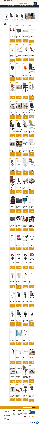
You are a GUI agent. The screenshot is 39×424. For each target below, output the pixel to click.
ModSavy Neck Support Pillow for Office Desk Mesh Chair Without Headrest (18, 207)
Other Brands (7, 6)
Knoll (22, 5)
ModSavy (6, 5)
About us (18, 411)
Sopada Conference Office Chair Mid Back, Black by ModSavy (12, 169)
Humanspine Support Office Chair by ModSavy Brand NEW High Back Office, (25, 321)
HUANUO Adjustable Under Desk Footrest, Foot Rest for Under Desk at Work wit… (31, 188)
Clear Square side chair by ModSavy (18, 74)
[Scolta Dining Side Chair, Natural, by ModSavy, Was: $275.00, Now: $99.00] (25, 49)
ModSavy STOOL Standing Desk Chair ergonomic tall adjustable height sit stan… (31, 244)
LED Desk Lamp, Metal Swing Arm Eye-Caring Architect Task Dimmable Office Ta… (18, 339)
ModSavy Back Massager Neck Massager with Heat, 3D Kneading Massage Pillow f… (25, 226)
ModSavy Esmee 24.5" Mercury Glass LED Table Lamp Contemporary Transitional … (18, 282)
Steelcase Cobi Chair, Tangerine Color (12, 93)
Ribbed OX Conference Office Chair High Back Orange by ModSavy (25, 75)
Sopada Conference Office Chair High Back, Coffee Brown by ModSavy (12, 188)
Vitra (33, 5)
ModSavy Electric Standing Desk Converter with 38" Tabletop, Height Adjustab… (18, 244)
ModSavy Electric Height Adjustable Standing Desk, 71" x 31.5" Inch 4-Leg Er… (25, 244)
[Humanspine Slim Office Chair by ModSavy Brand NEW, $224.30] (19, 314)
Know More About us (6, 419)
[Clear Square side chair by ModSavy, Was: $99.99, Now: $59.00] (19, 68)
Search (21, 3)
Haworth (20, 5)
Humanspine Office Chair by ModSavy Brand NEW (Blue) (31, 320)
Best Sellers (28, 6)
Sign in (29, 3)
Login (13, 412)
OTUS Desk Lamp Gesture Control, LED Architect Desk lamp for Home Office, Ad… (18, 377)
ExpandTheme (16, 422)
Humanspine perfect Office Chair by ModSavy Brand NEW (31, 301)
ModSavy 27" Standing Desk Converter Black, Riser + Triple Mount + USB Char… (25, 151)
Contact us (19, 412)
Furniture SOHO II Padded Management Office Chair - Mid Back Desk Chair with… (25, 377)
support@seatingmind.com (25, 412)
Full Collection (21, 6)
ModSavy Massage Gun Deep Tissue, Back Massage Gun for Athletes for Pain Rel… (31, 226)
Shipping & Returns (14, 415)
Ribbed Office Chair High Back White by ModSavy (25, 169)
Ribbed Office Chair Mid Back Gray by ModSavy (31, 169)
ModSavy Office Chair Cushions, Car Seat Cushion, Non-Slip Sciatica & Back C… (12, 226)
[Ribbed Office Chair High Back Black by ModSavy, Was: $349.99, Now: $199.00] (32, 68)
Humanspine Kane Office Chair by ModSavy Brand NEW (12, 320)
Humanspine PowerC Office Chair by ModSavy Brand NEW (18, 187)
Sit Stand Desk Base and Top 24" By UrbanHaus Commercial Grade (18, 150)
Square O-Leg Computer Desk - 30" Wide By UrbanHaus (18, 94)
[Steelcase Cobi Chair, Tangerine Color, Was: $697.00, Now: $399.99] (12, 87)
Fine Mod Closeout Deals (29, 5)
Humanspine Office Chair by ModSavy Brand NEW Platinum (25, 131)
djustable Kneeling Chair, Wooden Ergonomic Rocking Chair (18, 396)
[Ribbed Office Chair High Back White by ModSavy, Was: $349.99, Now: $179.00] (25, 163)
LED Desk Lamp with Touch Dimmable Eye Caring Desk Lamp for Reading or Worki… (25, 339)
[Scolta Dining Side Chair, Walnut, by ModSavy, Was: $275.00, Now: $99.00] (32, 49)
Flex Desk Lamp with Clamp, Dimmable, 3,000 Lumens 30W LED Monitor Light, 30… (12, 358)
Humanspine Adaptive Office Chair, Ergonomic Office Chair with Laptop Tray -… (12, 113)
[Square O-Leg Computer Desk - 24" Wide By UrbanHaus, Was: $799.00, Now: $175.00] (12, 144)
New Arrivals (25, 6)
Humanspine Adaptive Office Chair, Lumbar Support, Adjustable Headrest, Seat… (31, 94)
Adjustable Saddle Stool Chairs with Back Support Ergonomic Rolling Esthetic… (31, 396)
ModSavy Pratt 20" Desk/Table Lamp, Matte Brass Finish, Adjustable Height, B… (31, 282)
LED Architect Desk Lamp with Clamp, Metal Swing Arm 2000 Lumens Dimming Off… (25, 358)
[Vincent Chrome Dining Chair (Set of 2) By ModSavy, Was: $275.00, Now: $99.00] (12, 30)
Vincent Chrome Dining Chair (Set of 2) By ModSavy (12, 37)
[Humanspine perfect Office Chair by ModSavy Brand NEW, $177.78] (32, 295)
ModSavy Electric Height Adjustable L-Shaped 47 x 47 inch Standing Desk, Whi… (12, 244)
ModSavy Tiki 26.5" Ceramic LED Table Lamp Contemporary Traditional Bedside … (12, 282)
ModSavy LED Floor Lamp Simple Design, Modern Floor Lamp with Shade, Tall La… (31, 207)
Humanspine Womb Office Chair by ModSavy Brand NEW (25, 301)
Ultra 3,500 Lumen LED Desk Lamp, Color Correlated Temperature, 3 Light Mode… (18, 358)
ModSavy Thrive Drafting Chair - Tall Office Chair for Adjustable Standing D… (12, 263)
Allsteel (25, 5)
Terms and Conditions (20, 413)
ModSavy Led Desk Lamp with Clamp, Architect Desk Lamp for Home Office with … (31, 358)
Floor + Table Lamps (12, 6)
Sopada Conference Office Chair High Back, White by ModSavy (31, 150)
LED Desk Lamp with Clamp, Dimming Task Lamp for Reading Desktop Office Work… (12, 339)
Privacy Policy (19, 414)
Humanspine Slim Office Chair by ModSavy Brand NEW (18, 320)
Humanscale (13, 5)
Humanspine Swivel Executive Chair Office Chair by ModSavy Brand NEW (31, 132)
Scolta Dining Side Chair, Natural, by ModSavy (25, 55)
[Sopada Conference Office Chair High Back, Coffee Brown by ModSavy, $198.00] (12, 181)
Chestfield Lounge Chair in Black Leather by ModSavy (18, 37)
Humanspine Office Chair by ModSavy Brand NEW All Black (12, 131)
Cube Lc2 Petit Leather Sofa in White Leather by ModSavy (25, 37)
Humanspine (16, 6)
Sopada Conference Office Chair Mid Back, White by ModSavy (18, 169)
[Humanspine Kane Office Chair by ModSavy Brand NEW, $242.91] (12, 314)
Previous (3, 16)
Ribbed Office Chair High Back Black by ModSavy (31, 75)
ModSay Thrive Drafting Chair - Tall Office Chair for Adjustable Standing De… (31, 263)
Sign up (13, 413)
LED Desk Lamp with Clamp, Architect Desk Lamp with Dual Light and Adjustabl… (12, 377)
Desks (18, 6)
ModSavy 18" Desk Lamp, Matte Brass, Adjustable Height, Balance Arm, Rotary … (12, 302)
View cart (13, 411)
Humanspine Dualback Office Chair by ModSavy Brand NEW (18, 131)
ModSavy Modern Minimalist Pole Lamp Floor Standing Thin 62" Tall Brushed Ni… (25, 207)
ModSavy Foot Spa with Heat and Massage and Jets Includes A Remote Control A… (18, 226)
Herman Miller (9, 5)
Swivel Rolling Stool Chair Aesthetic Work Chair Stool (25, 396)
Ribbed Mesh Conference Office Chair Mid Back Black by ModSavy (12, 75)
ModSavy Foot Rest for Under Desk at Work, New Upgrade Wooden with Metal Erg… (25, 188)
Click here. (5, 1)
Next (35, 16)
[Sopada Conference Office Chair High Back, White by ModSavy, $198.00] (32, 144)
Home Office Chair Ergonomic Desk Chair (25, 93)
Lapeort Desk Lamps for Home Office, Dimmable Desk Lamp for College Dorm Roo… (31, 339)
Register (31, 3)
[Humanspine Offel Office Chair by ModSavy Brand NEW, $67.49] (19, 295)
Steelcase (16, 5)
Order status (14, 414)
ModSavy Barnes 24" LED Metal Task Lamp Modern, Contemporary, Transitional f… (25, 282)
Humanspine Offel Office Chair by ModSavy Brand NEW (18, 301)
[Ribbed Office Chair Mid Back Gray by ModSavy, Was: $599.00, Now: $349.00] (32, 163)
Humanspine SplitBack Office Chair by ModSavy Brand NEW (31, 112)
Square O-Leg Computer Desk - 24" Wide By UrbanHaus (12, 150)
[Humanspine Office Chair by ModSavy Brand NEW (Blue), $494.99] (32, 314)
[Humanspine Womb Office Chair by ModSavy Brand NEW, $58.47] (25, 295)
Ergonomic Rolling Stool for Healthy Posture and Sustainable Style (12, 396)
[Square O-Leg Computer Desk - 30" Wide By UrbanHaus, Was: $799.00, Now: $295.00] (19, 87)
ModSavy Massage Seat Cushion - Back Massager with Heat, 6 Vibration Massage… (12, 207)
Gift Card (26, 3)
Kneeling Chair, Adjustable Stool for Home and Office (31, 377)
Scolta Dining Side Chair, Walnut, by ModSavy (31, 55)
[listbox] (33, 23)
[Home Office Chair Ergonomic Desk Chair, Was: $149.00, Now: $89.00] (25, 87)
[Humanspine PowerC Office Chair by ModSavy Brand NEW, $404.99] (19, 181)
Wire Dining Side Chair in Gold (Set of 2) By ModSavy (18, 56)
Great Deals (31, 6)
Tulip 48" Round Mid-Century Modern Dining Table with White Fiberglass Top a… (31, 37)
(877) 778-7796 (24, 411)
